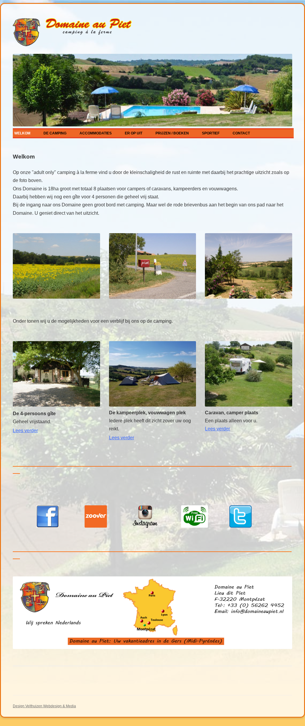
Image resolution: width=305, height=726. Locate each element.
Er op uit (133, 133)
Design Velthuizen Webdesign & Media (44, 706)
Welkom (22, 133)
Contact (241, 133)
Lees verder (121, 437)
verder (222, 428)
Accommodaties (96, 133)
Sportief (211, 133)
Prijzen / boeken (172, 133)
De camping (54, 133)
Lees (25, 430)
